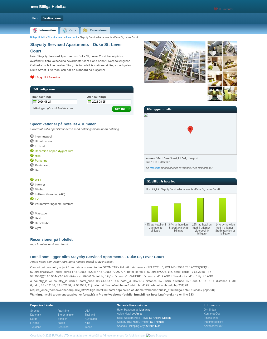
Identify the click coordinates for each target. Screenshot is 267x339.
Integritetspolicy (213, 321)
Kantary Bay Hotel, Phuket (133, 321)
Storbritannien (55, 37)
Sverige (34, 310)
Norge (33, 318)
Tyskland (35, 327)
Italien (61, 322)
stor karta (155, 168)
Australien (91, 318)
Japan (88, 327)
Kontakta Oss (212, 313)
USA (87, 310)
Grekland (63, 327)
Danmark (35, 314)
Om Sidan (210, 309)
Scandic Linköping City (131, 326)
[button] (190, 130)
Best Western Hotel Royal (132, 317)
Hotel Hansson (126, 309)
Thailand (90, 314)
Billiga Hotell (37, 37)
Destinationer (52, 18)
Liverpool (71, 37)
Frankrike (63, 310)
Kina (87, 322)
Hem (35, 18)
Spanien (62, 318)
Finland (34, 322)
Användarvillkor (213, 326)
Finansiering (211, 317)
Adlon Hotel (124, 313)
